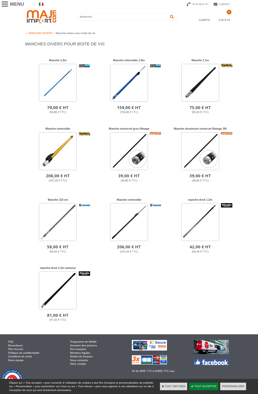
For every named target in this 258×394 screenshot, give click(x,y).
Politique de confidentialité (23, 352)
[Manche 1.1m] (200, 100)
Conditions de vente (20, 356)
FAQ (10, 341)
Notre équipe (16, 360)
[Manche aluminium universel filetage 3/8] (200, 169)
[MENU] (4, 4)
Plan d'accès (15, 349)
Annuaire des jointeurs (84, 345)
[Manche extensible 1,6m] (129, 100)
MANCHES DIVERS (40, 33)
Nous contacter (79, 360)
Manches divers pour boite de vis (75, 33)
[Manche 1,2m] (58, 100)
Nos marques (78, 349)
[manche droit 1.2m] (200, 240)
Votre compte (78, 363)
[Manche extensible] (58, 169)
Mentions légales (80, 352)
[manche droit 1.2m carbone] (58, 308)
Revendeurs (15, 345)
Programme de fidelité (83, 341)
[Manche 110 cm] (58, 240)
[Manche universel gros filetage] (129, 169)
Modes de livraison (81, 356)
